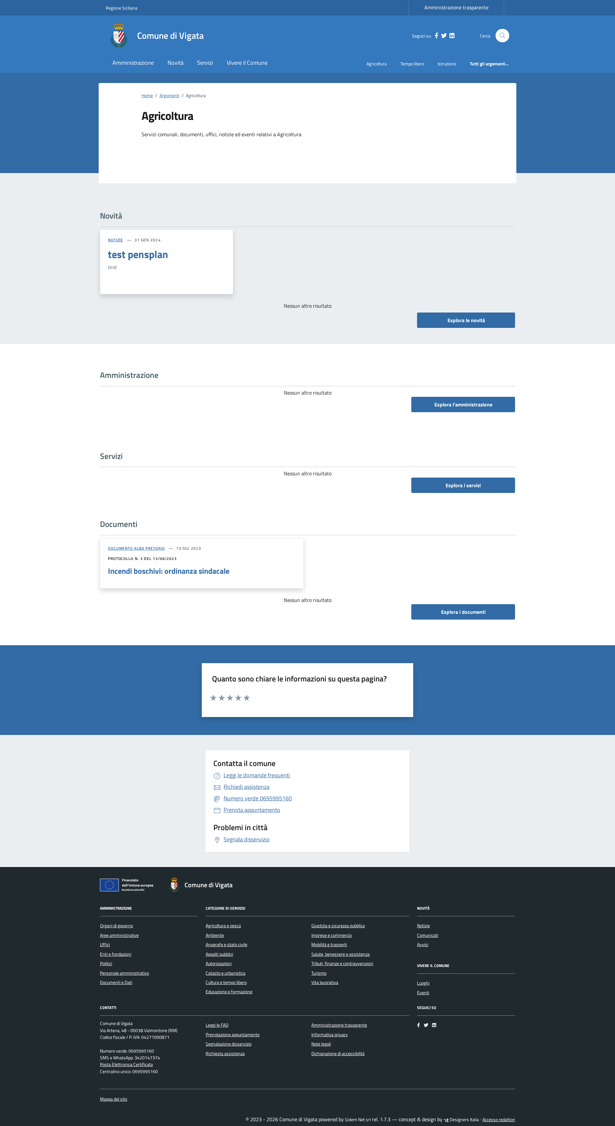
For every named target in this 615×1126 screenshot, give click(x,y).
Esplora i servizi (463, 485)
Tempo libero (412, 63)
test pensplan (138, 254)
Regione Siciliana (121, 7)
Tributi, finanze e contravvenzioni (342, 963)
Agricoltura (376, 63)
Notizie (423, 925)
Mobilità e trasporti (329, 944)
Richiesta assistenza (225, 1053)
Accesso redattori (498, 1119)
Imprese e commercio (331, 935)
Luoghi (423, 983)
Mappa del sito (113, 1099)
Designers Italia (464, 1119)
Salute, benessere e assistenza (340, 954)
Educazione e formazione (229, 991)
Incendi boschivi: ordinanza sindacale (168, 570)
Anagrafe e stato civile (226, 944)
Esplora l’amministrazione (463, 404)
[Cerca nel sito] (502, 36)
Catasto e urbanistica (225, 973)
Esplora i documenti (463, 612)
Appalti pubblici (219, 954)
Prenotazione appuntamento (232, 1034)
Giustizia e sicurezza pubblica (338, 925)
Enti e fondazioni (115, 954)
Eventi (423, 992)
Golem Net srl (358, 1119)
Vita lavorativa (324, 982)
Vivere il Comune (247, 62)
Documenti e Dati (116, 982)
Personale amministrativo (124, 973)
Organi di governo (116, 925)
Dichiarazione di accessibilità (338, 1053)
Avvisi (422, 944)
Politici (106, 963)
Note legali (321, 1043)
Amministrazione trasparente (456, 7)
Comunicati (427, 935)
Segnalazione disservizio (228, 1043)
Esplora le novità (466, 320)
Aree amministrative (119, 935)
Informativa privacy (329, 1034)
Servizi (205, 62)
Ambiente (215, 935)
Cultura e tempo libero (226, 982)
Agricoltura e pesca (223, 925)
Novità (176, 62)
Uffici (105, 944)
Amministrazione (133, 62)
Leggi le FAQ (217, 1025)
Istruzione (447, 63)
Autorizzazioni (219, 963)
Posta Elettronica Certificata (126, 1064)
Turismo (318, 973)
